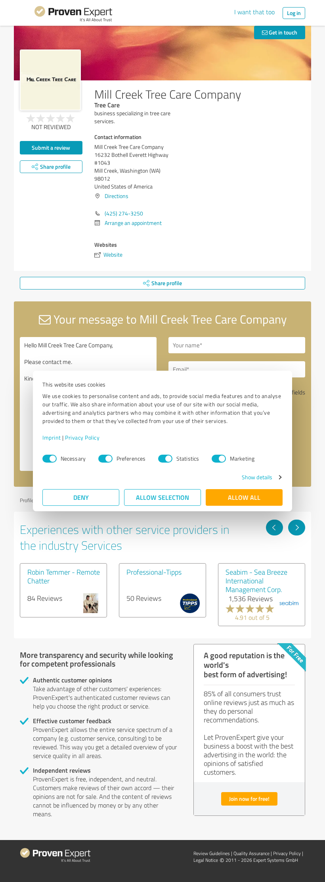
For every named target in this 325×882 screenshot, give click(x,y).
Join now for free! (249, 798)
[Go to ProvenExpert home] (73, 15)
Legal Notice (205, 860)
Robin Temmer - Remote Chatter (63, 576)
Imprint (51, 437)
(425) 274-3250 (124, 213)
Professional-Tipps (154, 572)
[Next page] (296, 527)
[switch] (105, 459)
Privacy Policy (82, 437)
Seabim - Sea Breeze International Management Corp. (256, 580)
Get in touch (282, 32)
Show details (257, 477)
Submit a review (51, 147)
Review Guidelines (211, 853)
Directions (116, 196)
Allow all (244, 497)
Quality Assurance (251, 853)
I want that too (254, 12)
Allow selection (162, 497)
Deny (81, 497)
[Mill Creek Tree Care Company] (50, 80)
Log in (294, 13)
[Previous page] (274, 527)
